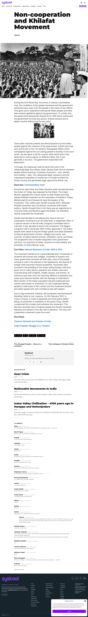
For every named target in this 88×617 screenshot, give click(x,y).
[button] (85, 601)
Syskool (17, 35)
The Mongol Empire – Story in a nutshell (28, 345)
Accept (69, 611)
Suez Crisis (21, 374)
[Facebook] (26, 362)
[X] (37, 362)
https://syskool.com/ (29, 355)
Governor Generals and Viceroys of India (32, 321)
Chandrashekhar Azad (34, 185)
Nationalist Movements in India (35, 388)
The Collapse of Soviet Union (61, 344)
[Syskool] (22, 2)
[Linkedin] (33, 362)
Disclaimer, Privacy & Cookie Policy (70, 614)
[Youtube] (40, 362)
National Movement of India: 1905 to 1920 (43, 249)
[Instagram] (29, 362)
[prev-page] (15, 418)
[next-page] (17, 418)
